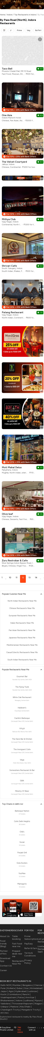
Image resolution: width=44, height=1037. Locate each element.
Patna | (21, 997)
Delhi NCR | (6, 985)
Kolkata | (11, 988)
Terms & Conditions (30, 954)
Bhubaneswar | (7, 1000)
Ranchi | (26, 994)
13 (29, 577)
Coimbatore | (15, 994)
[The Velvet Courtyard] (22, 149)
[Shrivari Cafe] (22, 253)
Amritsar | (30, 997)
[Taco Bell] (22, 56)
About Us (5, 936)
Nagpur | (39, 1003)
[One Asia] (22, 103)
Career (3, 970)
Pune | (3, 988)
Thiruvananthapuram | (23, 1003)
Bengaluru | (27, 985)
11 (16, 577)
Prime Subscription (31, 937)
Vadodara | (5, 1003)
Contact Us (6, 965)
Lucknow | (33, 991)
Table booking (16, 937)
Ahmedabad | (36, 988)
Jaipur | (4, 991)
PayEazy (28, 943)
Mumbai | (17, 985)
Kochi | (4, 994)
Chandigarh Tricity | (10, 1009)
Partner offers (4, 952)
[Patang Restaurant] (22, 300)
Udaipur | (5, 1006)
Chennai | (39, 985)
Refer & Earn (30, 948)
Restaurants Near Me (18, 962)
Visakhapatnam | (8, 997)
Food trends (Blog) (3, 944)
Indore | (20, 1000)
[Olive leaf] (22, 501)
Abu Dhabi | (26, 1006)
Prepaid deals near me (17, 954)
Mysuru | (39, 1000)
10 (10, 577)
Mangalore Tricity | (31, 1009)
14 (36, 577)
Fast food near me (17, 945)
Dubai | (20, 988)
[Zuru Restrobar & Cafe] (22, 548)
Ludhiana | (29, 1000)
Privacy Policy (28, 961)
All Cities (4, 1013)
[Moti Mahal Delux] (22, 455)
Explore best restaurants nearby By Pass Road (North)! (21, 1018)
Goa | (26, 988)
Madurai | (14, 1006)
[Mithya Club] (22, 207)
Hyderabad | (21, 991)
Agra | (12, 991)
